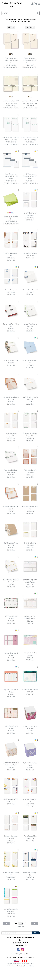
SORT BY (30, 27)
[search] (38, 13)
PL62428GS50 (30, 218)
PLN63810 (11, 475)
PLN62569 (30, 292)
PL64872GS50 (30, 838)
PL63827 (30, 692)
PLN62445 (30, 329)
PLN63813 (11, 584)
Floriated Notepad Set (30, 253)
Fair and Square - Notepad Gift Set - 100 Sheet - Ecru (30, 60)
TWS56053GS (30, 142)
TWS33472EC (30, 105)
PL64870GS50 (30, 804)
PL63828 (11, 731)
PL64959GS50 (11, 914)
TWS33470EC (30, 65)
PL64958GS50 (30, 877)
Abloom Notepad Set (11, 290)
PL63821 (30, 584)
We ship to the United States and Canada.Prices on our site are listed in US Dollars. (20, 965)
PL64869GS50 (11, 802)
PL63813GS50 (30, 548)
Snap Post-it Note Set (11, 360)
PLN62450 (30, 365)
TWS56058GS (30, 181)
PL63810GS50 (30, 438)
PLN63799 (30, 731)
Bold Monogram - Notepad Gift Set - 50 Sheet (11, 176)
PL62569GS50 (11, 292)
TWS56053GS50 (11, 142)
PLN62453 (30, 402)
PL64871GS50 (11, 841)
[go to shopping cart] (35, 3)
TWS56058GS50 (11, 181)
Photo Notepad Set (30, 836)
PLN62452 (11, 402)
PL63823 (30, 621)
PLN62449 (11, 363)
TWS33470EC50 (11, 65)
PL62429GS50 (11, 258)
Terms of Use (11, 954)
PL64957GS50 (11, 877)
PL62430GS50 (30, 255)
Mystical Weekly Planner (30, 690)
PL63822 (11, 621)
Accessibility (30, 954)
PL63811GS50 (30, 475)
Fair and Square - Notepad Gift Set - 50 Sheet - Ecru (11, 60)
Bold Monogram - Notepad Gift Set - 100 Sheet (30, 176)
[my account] (32, 3)
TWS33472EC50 (11, 105)
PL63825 (30, 658)
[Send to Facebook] (18, 950)
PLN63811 (11, 511)
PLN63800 (11, 767)
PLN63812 (11, 548)
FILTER (11, 27)
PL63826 (11, 694)
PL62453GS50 (11, 438)
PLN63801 (30, 767)
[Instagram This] (22, 950)
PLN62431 (11, 329)
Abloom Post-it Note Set (30, 290)
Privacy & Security (20, 954)
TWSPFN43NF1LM (11, 221)
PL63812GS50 (30, 511)
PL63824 (11, 658)
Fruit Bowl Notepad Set (11, 799)
